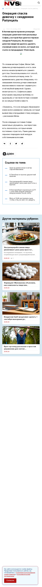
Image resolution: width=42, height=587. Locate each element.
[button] (9, 154)
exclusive (16, 8)
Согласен (10, 580)
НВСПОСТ (8, 8)
